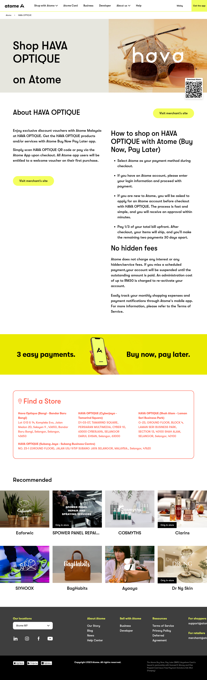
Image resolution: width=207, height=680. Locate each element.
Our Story (93, 625)
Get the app (199, 5)
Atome (8, 15)
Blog (90, 630)
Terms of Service (163, 625)
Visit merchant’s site (33, 181)
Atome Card (70, 5)
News (90, 635)
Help (138, 5)
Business (88, 5)
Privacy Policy (162, 630)
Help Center (95, 640)
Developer (105, 5)
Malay (180, 5)
